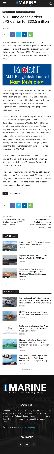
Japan (12, 12)
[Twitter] (18, 34)
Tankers (19, 12)
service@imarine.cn (30, 427)
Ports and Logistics (28, 12)
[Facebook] (12, 34)
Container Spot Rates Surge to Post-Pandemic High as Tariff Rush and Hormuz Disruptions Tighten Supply (33, 358)
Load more (26, 369)
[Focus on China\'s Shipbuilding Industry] (27, 388)
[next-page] (8, 284)
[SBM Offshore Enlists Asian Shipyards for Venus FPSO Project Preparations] (10, 316)
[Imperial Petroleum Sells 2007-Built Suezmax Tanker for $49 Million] (10, 260)
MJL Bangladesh (15, 193)
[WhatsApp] (30, 34)
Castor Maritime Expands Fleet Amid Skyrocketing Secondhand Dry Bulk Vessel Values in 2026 (33, 328)
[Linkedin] (24, 34)
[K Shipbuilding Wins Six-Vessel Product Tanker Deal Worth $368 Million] (10, 246)
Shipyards (6, 12)
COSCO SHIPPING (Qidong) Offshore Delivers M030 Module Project (14, 222)
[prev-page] (4, 284)
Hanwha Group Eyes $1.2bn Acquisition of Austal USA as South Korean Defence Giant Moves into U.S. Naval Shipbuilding (35, 300)
